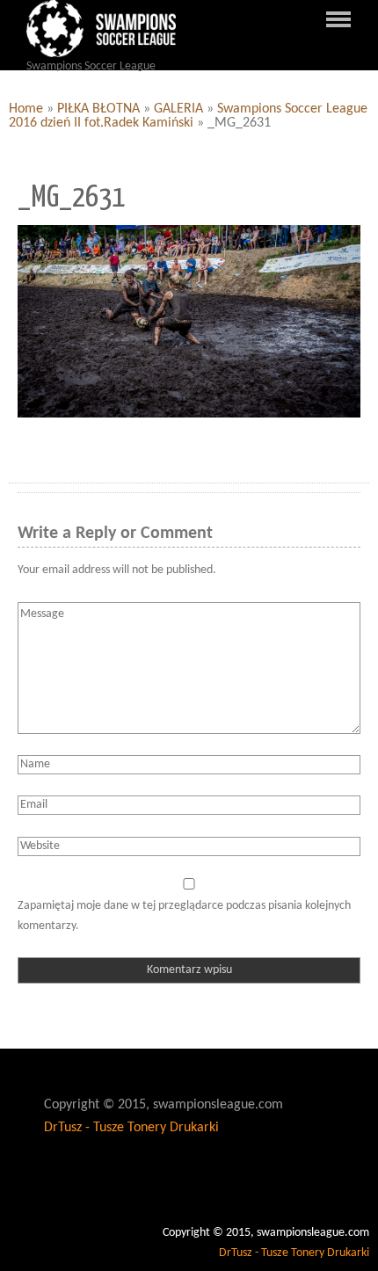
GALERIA (178, 109)
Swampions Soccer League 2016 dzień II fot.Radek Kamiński (188, 116)
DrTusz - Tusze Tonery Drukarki (131, 1128)
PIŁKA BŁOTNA (98, 109)
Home (26, 109)
